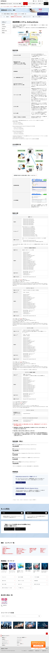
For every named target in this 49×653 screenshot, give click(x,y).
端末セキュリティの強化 (20, 552)
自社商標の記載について (38, 650)
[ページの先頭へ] (47, 634)
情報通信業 (36, 580)
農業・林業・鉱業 (37, 584)
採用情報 (3, 645)
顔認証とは (4, 549)
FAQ (30, 552)
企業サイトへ (46, 3)
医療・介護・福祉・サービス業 (7, 587)
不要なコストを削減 (33, 549)
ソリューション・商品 (6, 6)
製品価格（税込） (4, 30)
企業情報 (3, 639)
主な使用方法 (4, 26)
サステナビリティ (4, 642)
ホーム (1, 6)
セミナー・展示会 (38, 3)
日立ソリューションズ (5, 635)
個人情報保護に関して (31, 650)
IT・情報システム (21, 587)
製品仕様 (3, 28)
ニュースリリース (4, 640)
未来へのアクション (5, 643)
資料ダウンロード (43, 548)
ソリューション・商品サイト (21, 637)
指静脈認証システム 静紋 (17, 6)
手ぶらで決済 (19, 553)
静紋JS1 (7, 16)
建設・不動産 (4, 584)
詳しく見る (20, 482)
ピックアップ (30, 3)
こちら (21, 279)
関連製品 (3, 32)
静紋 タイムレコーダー (27, 16)
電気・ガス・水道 (21, 580)
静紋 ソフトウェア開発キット (37, 16)
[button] (1, 16)
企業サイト (3, 637)
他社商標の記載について (45, 650)
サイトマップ (42, 552)
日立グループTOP (4, 648)
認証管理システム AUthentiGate (16, 16)
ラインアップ (25, 3)
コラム (42, 3)
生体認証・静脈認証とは (6, 548)
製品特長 (3, 24)
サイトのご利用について (24, 650)
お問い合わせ (42, 549)
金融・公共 (20, 584)
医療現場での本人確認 (33, 548)
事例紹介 (34, 3)
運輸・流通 (4, 580)
